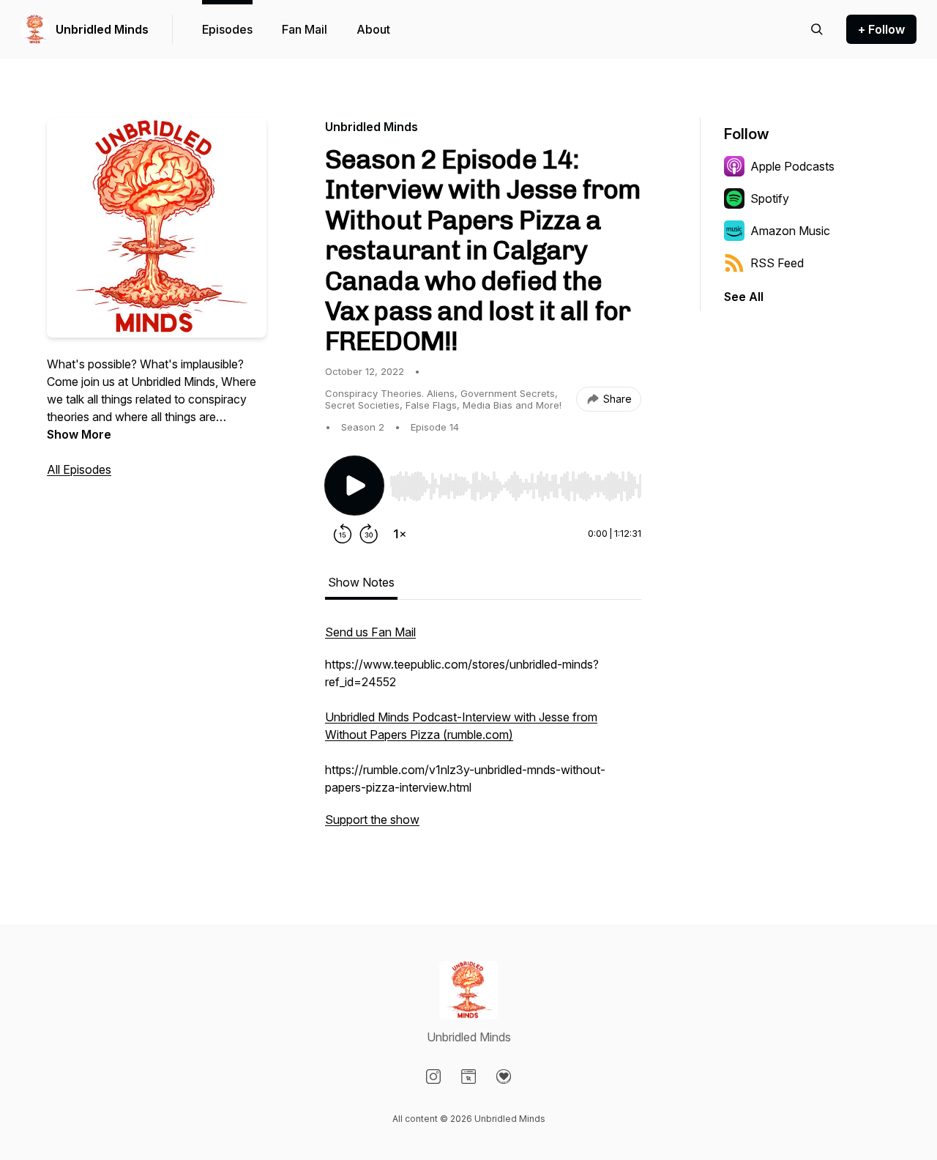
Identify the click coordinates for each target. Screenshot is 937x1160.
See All (744, 296)
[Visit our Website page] (468, 1076)
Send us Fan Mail (370, 632)
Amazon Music (790, 230)
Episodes (227, 29)
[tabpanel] (483, 733)
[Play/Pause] (354, 485)
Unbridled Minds (102, 29)
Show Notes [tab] (361, 582)
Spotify (769, 198)
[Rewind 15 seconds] (342, 534)
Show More (79, 434)
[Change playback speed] (399, 534)
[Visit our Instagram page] (433, 1076)
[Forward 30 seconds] (369, 534)
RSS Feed (777, 263)
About (373, 29)
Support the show (372, 819)
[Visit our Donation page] (503, 1076)
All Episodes (79, 469)
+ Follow (881, 29)
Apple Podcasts (792, 166)
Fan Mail (304, 29)
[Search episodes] (817, 29)
